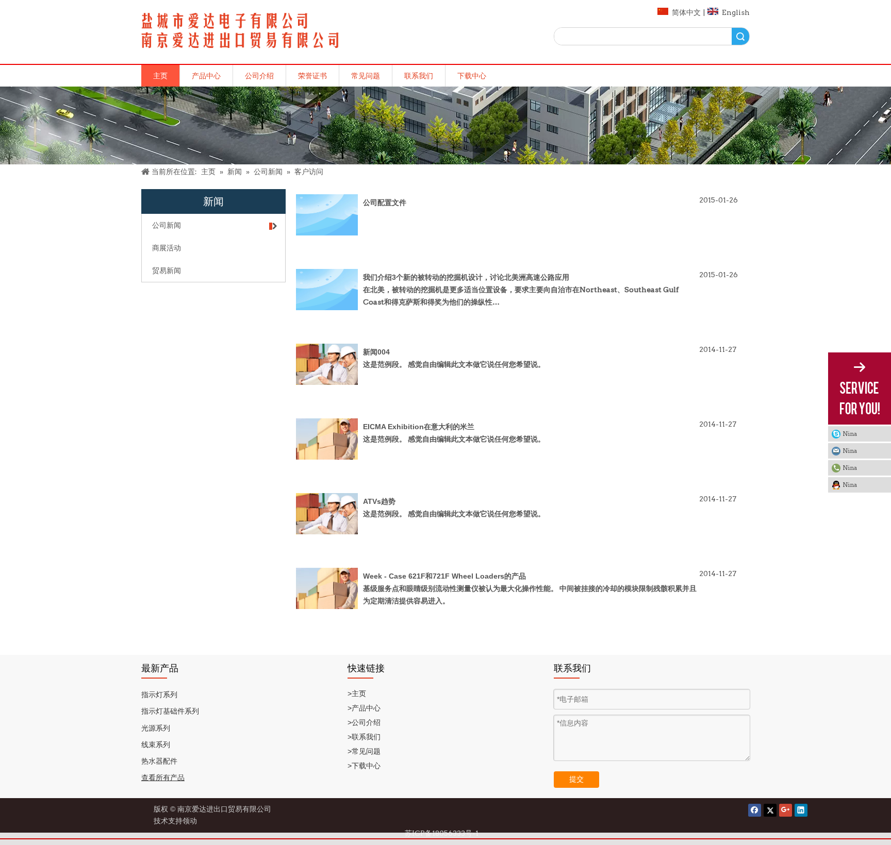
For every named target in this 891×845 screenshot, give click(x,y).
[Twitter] (770, 810)
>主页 (357, 693)
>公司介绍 (364, 722)
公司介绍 (259, 76)
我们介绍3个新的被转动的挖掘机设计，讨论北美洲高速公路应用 (466, 277)
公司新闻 (166, 225)
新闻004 (376, 352)
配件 (170, 761)
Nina (850, 433)
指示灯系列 (159, 694)
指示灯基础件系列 (170, 711)
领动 (191, 821)
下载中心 (471, 76)
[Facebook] (754, 810)
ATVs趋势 (379, 501)
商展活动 (166, 248)
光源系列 (155, 728)
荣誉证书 (312, 76)
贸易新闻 (166, 270)
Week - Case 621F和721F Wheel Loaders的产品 (444, 576)
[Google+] (785, 810)
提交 (576, 779)
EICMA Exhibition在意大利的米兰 (418, 426)
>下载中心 (365, 766)
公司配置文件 (384, 202)
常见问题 (365, 76)
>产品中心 (365, 708)
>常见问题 (364, 751)
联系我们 (418, 76)
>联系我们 (365, 737)
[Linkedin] (801, 810)
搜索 (740, 36)
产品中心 (206, 76)
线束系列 (155, 744)
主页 (160, 76)
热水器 (152, 761)
